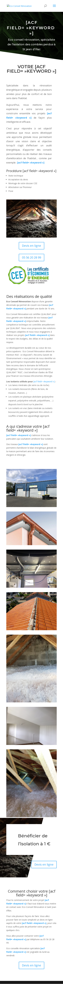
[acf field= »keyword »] (30, 162)
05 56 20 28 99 (31, 257)
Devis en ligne (31, 246)
